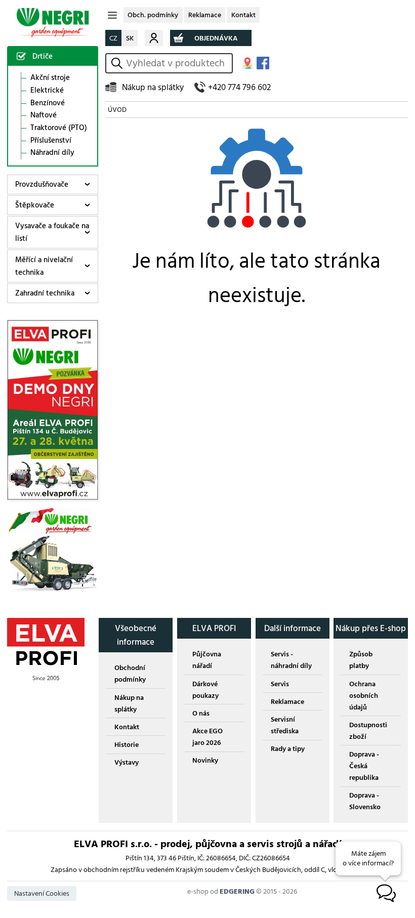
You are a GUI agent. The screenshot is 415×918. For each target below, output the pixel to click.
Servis (280, 684)
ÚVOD (117, 109)
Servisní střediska (285, 725)
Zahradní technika (44, 293)
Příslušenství (50, 141)
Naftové (43, 115)
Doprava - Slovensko (365, 801)
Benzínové (47, 103)
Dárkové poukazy (205, 689)
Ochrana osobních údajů (363, 695)
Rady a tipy (288, 749)
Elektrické (47, 91)
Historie (126, 744)
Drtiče (42, 56)
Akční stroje (50, 78)
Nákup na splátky (153, 87)
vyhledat (118, 63)
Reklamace (204, 15)
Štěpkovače (34, 205)
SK (130, 38)
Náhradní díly (52, 153)
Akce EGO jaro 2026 (207, 736)
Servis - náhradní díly (291, 660)
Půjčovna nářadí (206, 660)
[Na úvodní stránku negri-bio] (52, 22)
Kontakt (243, 15)
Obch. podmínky (153, 15)
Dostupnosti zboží (368, 730)
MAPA (247, 63)
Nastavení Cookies (41, 893)
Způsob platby (360, 660)
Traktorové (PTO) (58, 128)
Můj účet (154, 38)
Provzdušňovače (41, 184)
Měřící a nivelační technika (44, 266)
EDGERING (237, 891)
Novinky (205, 760)
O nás (201, 713)
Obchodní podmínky (130, 673)
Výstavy (126, 762)
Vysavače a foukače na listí (52, 232)
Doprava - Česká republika (364, 765)
